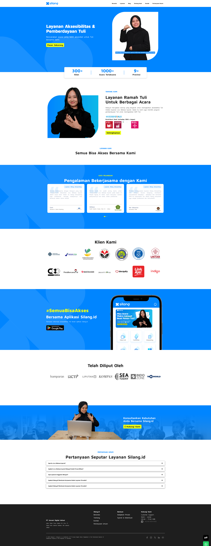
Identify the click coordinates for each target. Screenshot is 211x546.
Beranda (114, 3)
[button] (104, 216)
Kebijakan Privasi (123, 515)
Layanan (122, 3)
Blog (129, 3)
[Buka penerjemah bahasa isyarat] (206, 537)
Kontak (147, 3)
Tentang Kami (138, 3)
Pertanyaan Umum (157, 3)
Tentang (97, 518)
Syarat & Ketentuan (124, 518)
